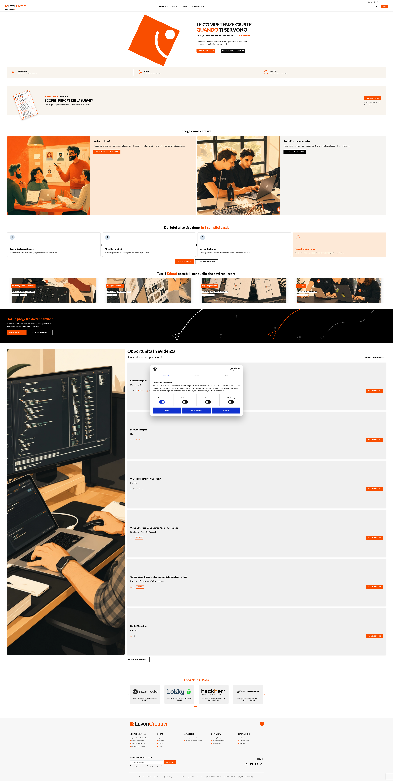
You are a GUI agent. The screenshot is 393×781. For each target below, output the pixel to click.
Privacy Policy (216, 738)
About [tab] (227, 376)
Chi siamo (242, 738)
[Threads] (377, 2)
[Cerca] (377, 7)
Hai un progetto (184, 262)
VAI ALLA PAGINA (372, 98)
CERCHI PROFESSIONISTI (233, 51)
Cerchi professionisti (207, 262)
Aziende (160, 743)
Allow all (226, 410)
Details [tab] (196, 376)
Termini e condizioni (218, 740)
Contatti (242, 743)
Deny (167, 410)
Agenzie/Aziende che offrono (140, 738)
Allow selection (196, 410)
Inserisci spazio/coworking (193, 740)
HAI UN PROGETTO (206, 51)
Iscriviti (170, 762)
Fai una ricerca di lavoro (138, 746)
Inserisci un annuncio (138, 743)
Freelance (161, 740)
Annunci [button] (175, 6)
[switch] (185, 402)
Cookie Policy (216, 743)
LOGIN (384, 6)
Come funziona (244, 740)
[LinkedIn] (371, 2)
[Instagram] (369, 2)
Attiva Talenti (162, 6)
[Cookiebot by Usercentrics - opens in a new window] (231, 369)
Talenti (185, 6)
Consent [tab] (166, 376)
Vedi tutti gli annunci (375, 358)
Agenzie (160, 738)
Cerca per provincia (191, 738)
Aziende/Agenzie (198, 6)
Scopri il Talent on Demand (106, 152)
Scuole (160, 746)
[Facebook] (374, 2)
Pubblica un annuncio (295, 152)
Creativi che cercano (137, 740)
